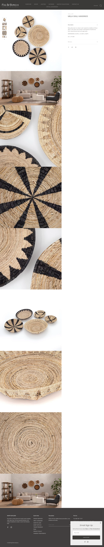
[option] (4, 20)
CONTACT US (75, 4)
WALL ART (70, 14)
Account (96, 5)
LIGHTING (43, 4)
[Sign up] (70, 524)
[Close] (100, 522)
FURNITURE (28, 4)
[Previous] (4, 15)
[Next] (4, 39)
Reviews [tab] (70, 42)
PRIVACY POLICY (37, 531)
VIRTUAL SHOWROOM (52, 7)
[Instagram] (87, 541)
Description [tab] (70, 25)
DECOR (36, 4)
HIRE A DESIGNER (37, 520)
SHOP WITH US (37, 525)
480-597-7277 (78, 518)
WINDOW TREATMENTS (39, 533)
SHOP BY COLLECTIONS (63, 4)
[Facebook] (85, 541)
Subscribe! (86, 537)
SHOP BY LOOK (37, 523)
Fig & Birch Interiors (14, 542)
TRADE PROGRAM (38, 527)
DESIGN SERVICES (38, 518)
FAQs (34, 529)
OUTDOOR (51, 4)
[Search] (100, 5)
